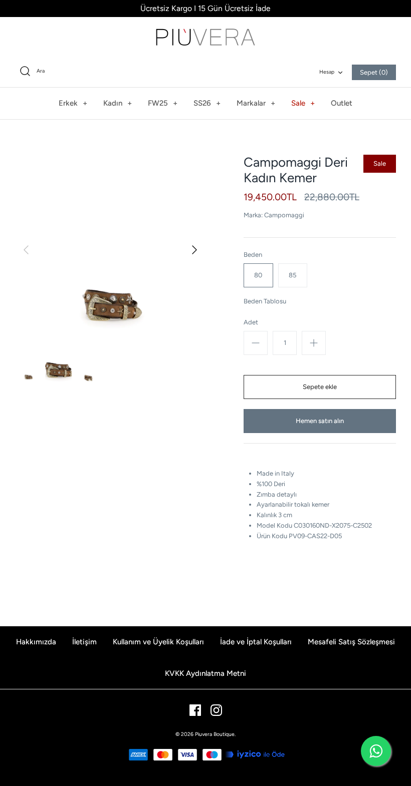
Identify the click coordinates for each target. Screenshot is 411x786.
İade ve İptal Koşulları (256, 641)
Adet (251, 322)
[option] (110, 250)
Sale (303, 103)
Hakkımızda (36, 641)
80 (258, 275)
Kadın (117, 103)
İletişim (84, 641)
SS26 (207, 103)
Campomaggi (284, 215)
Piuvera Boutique (215, 734)
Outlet (341, 103)
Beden (253, 254)
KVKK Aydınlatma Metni (205, 673)
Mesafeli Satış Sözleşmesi (351, 641)
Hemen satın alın (320, 421)
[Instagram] (216, 710)
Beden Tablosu (265, 301)
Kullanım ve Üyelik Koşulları (158, 641)
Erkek (73, 103)
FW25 (162, 103)
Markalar (256, 103)
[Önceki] (26, 250)
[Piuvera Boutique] (205, 37)
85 (292, 275)
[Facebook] (195, 710)
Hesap (326, 72)
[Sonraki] (194, 250)
